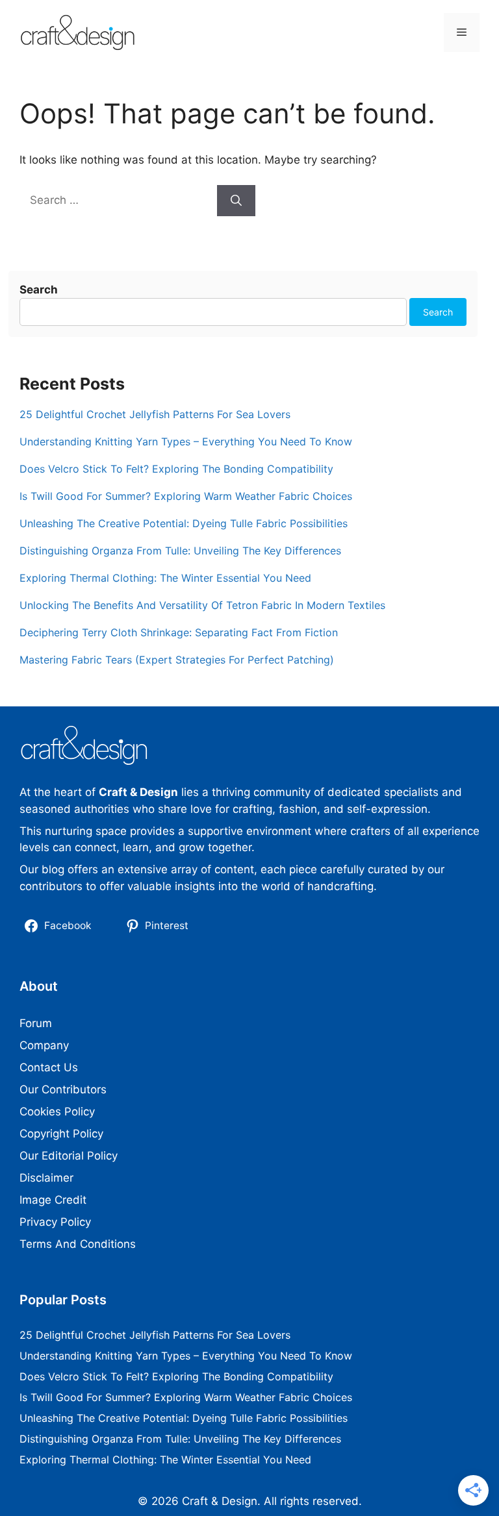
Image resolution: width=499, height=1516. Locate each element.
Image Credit (52, 1199)
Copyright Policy (61, 1133)
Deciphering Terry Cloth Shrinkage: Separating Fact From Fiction (178, 632)
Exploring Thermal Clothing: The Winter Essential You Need (165, 577)
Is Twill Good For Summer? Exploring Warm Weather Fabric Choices (185, 496)
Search (38, 289)
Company (44, 1045)
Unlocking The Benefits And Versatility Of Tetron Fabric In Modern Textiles (202, 605)
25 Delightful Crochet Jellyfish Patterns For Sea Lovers (154, 414)
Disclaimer (46, 1177)
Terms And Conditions (77, 1243)
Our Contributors (63, 1089)
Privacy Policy (55, 1221)
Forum (35, 1023)
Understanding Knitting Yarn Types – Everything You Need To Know (185, 441)
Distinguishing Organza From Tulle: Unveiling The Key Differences (180, 550)
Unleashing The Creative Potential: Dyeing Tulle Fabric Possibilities (183, 523)
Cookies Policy (57, 1111)
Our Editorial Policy (68, 1155)
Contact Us (48, 1067)
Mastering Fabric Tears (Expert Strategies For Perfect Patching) (176, 659)
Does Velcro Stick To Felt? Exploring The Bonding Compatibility (176, 468)
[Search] (236, 200)
